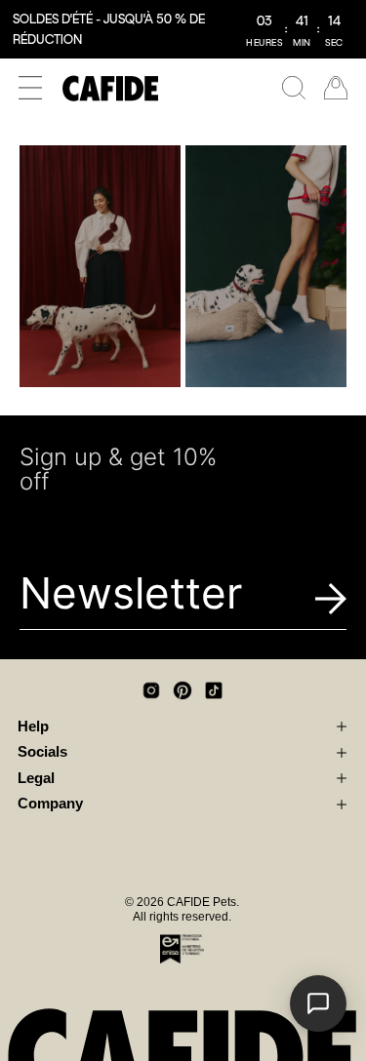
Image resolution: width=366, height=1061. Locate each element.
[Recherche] (293, 87)
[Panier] (335, 87)
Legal (36, 778)
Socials (42, 752)
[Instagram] (151, 690)
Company (50, 803)
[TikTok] (214, 690)
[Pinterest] (182, 690)
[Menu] (30, 87)
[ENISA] (182, 948)
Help (33, 726)
